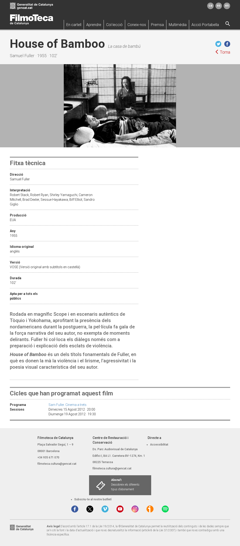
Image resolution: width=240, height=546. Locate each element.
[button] (74, 25)
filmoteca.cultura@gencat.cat (57, 463)
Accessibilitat (159, 444)
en (227, 5)
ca (210, 5)
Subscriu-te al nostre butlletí (93, 499)
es (219, 5)
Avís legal (53, 526)
